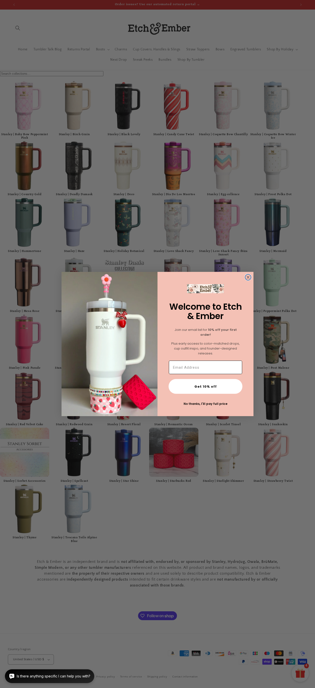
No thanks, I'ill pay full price (205, 404)
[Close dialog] (248, 277)
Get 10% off (205, 386)
